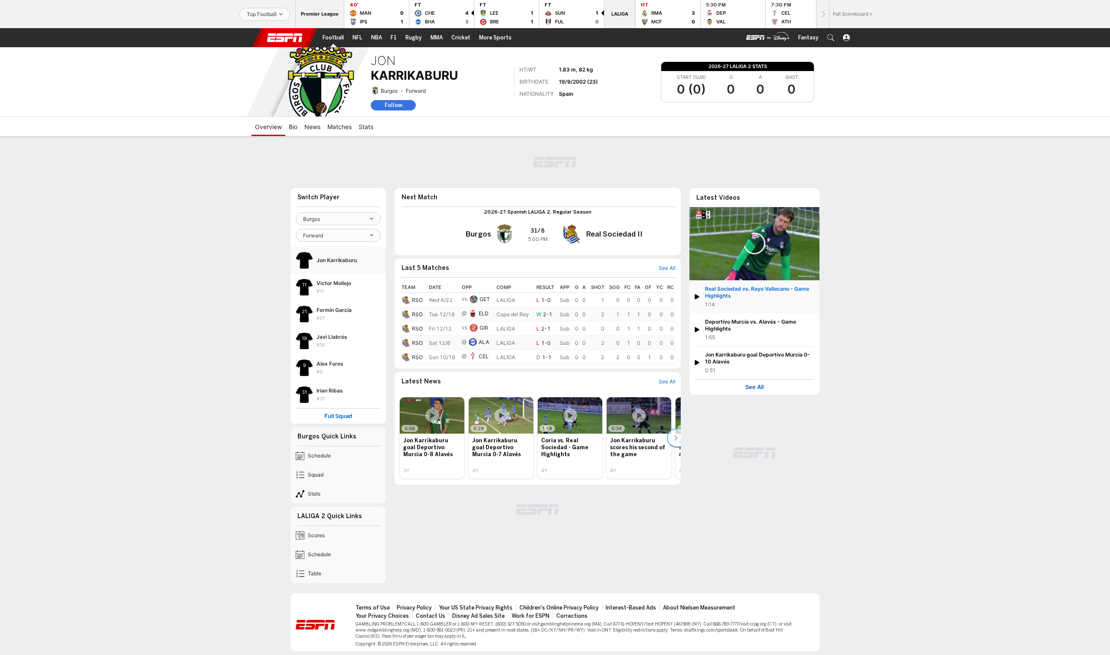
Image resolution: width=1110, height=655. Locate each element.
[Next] (822, 14)
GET (485, 299)
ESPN (285, 37)
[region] (538, 323)
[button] (830, 37)
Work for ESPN (530, 616)
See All (754, 387)
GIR (484, 327)
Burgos (389, 91)
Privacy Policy (414, 608)
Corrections (572, 616)
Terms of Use (373, 608)
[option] (432, 438)
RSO (417, 300)
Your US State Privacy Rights (476, 608)
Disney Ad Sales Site (478, 616)
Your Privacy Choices (382, 616)
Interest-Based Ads (631, 608)
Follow (393, 105)
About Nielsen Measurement (699, 608)
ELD (484, 313)
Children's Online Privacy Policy (559, 608)
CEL (484, 356)
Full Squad (338, 416)
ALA (484, 342)
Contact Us (430, 616)
